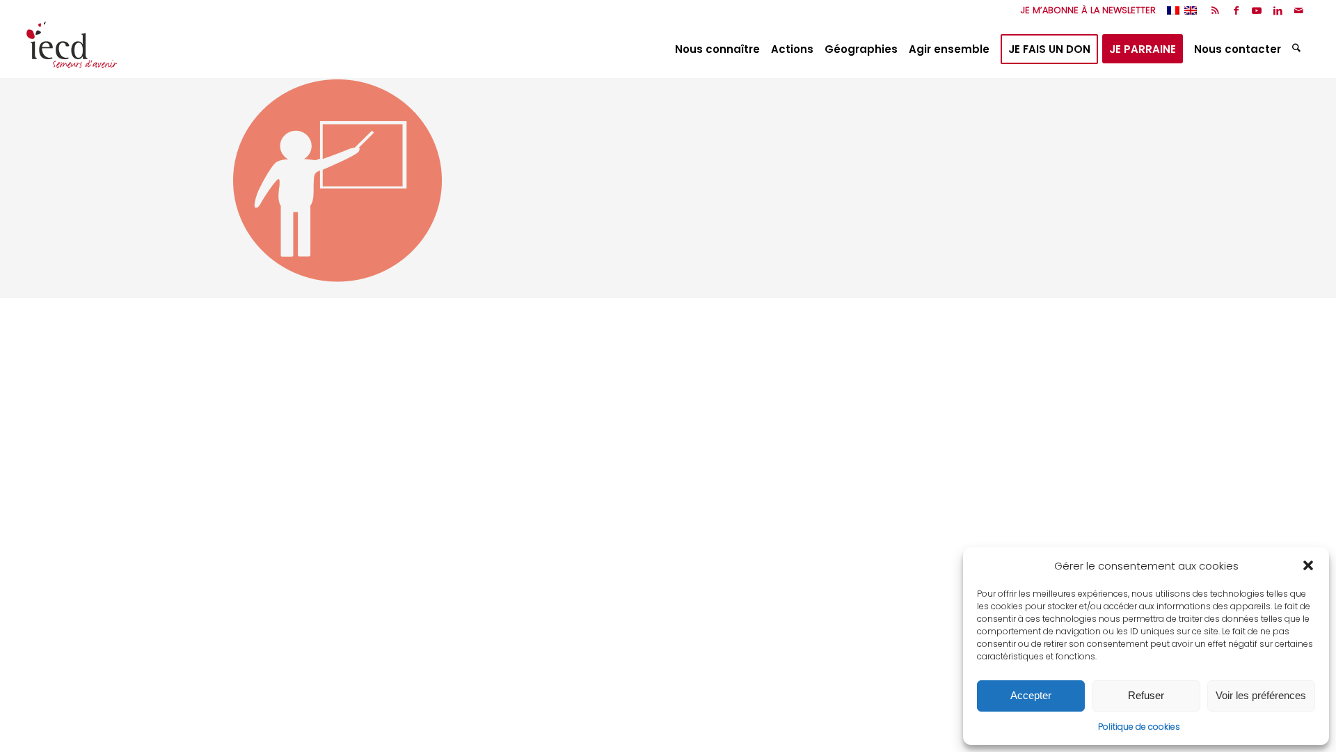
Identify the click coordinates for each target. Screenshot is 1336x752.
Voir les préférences (1261, 695)
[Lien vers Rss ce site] (1215, 10)
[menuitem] (1085, 10)
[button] (1308, 565)
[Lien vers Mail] (1299, 10)
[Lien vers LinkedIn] (1278, 10)
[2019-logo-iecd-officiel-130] (71, 49)
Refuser (1146, 695)
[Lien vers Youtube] (1257, 10)
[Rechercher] (1298, 49)
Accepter (1030, 695)
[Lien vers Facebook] (1236, 10)
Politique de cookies (1139, 727)
